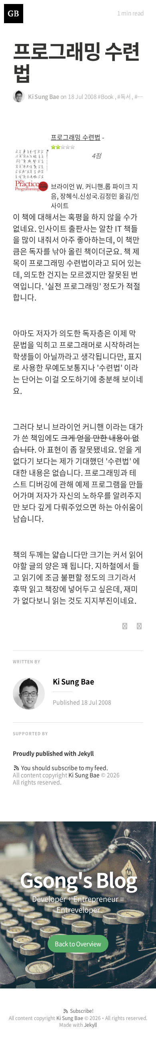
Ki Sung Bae (84, 775)
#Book (106, 96)
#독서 (123, 96)
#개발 (141, 96)
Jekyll (86, 753)
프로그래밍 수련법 (75, 137)
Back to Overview (78, 943)
